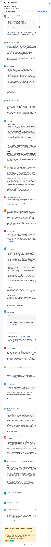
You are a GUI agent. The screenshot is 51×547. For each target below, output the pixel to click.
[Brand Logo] (5, 2)
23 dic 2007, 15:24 (15, 310)
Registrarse (7, 540)
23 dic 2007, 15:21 (15, 247)
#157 (35, 247)
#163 (35, 436)
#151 (35, 100)
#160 (35, 366)
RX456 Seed (9, 492)
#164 (35, 460)
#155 (35, 209)
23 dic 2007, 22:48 (18, 492)
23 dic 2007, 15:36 (15, 383)
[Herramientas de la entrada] (35, 39)
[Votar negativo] (33, 39)
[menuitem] (50, 1)
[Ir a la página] (22, 544)
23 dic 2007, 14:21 (15, 120)
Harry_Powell (9, 436)
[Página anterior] (15, 544)
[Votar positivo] (30, 39)
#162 (35, 408)
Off (4, 8)
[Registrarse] (50, 3)
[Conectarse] (50, 1)
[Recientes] (1, 1)
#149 (35, 42)
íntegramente (22, 217)
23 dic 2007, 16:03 (18, 436)
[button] (1, 546)
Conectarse (12, 540)
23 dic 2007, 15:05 (16, 209)
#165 (35, 492)
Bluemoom (9, 15)
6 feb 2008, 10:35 (17, 502)
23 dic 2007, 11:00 (16, 42)
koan (8, 120)
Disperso (8, 347)
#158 (35, 310)
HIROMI (8, 42)
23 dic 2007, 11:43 (16, 100)
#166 (35, 502)
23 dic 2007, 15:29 (16, 347)
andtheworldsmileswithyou (11, 460)
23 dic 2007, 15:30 (16, 366)
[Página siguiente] (35, 544)
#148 (35, 15)
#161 (35, 383)
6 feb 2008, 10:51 (15, 509)
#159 (35, 347)
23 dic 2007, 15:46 (16, 408)
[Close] (35, 528)
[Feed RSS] (21, 8)
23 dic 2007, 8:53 (17, 15)
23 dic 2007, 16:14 (22, 460)
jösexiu (8, 209)
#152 (35, 120)
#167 (35, 509)
